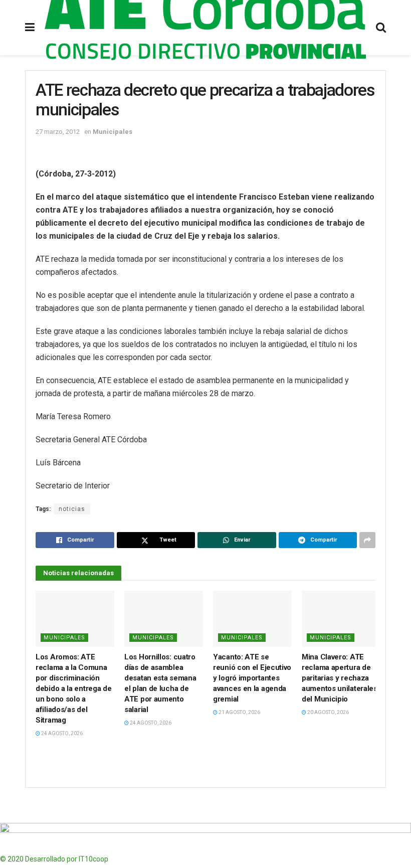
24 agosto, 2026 (61, 733)
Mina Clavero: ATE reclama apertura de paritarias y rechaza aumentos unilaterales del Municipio (339, 678)
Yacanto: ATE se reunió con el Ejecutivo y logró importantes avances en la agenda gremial (252, 678)
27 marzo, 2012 (58, 131)
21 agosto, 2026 (239, 712)
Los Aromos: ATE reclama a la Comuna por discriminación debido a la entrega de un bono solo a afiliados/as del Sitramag (73, 688)
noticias (72, 508)
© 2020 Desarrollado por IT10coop (54, 859)
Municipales (112, 131)
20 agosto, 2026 (327, 712)
